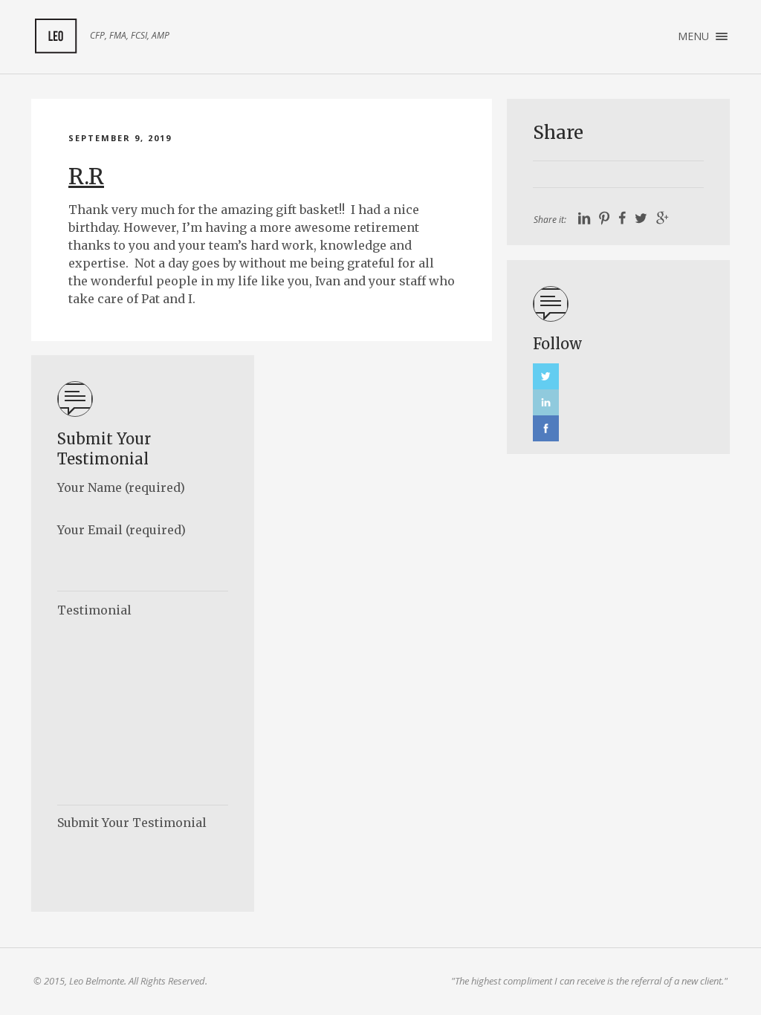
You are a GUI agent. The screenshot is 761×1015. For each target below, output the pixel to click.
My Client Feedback (55, 36)
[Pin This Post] (604, 219)
